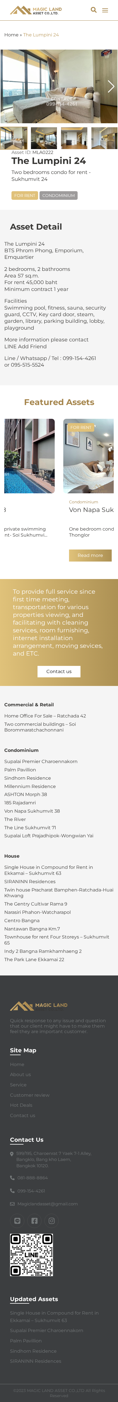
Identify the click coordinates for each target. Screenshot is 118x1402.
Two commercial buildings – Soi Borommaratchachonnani (40, 727)
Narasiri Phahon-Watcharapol (37, 912)
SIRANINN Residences (30, 881)
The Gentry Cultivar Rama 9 (35, 904)
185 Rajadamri (20, 802)
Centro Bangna (22, 920)
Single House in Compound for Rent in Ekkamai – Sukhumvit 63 (48, 870)
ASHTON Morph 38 (25, 794)
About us (20, 1074)
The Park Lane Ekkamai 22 (34, 959)
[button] (111, 86)
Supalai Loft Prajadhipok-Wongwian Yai (48, 835)
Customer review (30, 1095)
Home (11, 35)
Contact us (59, 671)
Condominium (58, 195)
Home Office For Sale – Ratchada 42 (45, 716)
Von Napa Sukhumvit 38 (32, 811)
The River (15, 819)
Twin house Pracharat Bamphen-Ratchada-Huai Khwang (58, 893)
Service (18, 1085)
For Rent (24, 195)
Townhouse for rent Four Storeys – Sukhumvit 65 (56, 940)
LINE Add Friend (25, 346)
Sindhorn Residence (27, 778)
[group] (59, 86)
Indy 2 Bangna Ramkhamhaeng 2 (43, 951)
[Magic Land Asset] (36, 10)
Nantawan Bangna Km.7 (32, 929)
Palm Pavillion (20, 770)
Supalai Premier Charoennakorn (41, 761)
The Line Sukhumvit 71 (30, 827)
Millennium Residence (30, 786)
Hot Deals (21, 1105)
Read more (90, 555)
